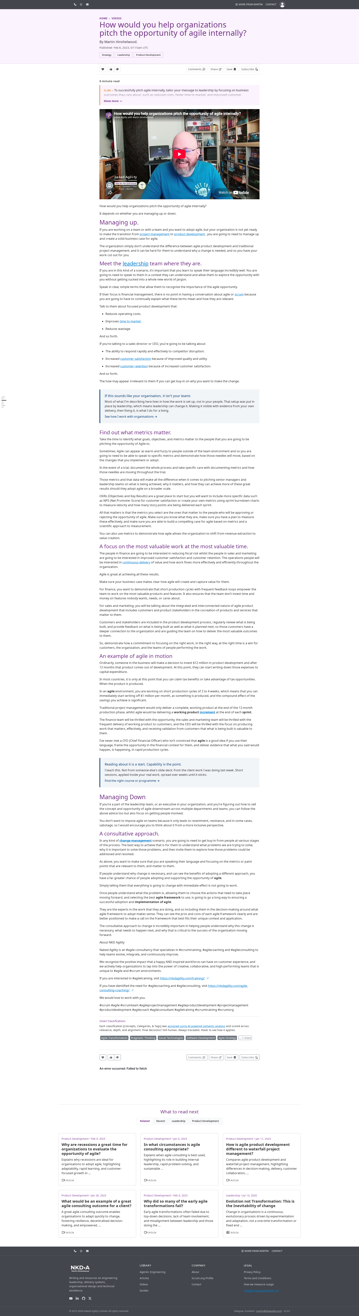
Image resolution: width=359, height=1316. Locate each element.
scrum (239, 294)
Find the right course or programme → (132, 781)
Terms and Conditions (257, 1278)
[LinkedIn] (77, 1298)
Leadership (178, 1121)
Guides (144, 1290)
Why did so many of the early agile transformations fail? (176, 1203)
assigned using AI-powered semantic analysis (196, 1026)
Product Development (205, 1121)
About (195, 1272)
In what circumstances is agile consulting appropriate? (172, 1147)
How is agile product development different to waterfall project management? (258, 1149)
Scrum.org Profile (202, 1278)
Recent (160, 1121)
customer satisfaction (135, 359)
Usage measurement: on (261, 1290)
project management (155, 234)
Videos (144, 1284)
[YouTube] (71, 1298)
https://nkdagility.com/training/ (182, 978)
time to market (130, 321)
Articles (144, 1278)
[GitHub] (83, 1298)
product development (189, 234)
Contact (271, 4)
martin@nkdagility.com (269, 1311)
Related (145, 1121)
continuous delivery (136, 562)
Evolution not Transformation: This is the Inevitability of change (260, 1203)
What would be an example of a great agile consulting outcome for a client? (96, 1203)
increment (207, 712)
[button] (249, 4)
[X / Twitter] (90, 1298)
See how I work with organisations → (131, 416)
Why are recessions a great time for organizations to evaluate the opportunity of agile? (95, 1149)
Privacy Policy (252, 1272)
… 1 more (245, 1038)
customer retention (134, 366)
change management (135, 840)
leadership (135, 263)
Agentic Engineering (152, 1272)
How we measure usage (259, 1284)
